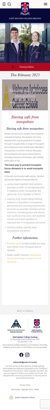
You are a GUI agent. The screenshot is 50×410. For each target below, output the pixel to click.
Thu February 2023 (25, 74)
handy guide (15, 243)
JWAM (36, 389)
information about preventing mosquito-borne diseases (24, 258)
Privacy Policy (25, 385)
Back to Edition (25, 310)
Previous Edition (27, 67)
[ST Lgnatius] (25, 8)
